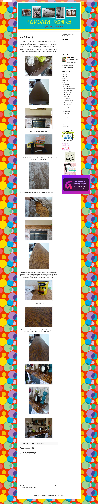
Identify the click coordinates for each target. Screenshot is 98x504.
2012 (64, 80)
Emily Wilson (71, 57)
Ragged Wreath (67, 98)
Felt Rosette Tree (68, 90)
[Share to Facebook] (41, 443)
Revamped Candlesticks (69, 88)
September (67, 113)
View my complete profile (67, 67)
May (66, 122)
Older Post (54, 485)
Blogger (61, 495)
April (66, 124)
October (66, 111)
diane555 (51, 495)
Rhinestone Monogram (69, 105)
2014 (64, 76)
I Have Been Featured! (32, 30)
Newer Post (22, 485)
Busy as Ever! (67, 94)
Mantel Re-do (67, 96)
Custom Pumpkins (68, 102)
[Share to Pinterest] (43, 443)
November (67, 86)
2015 (64, 74)
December (67, 84)
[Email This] (38, 443)
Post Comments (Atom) (31, 487)
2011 (64, 82)
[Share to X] (40, 443)
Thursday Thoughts (25, 30)
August (66, 115)
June (66, 120)
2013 (64, 78)
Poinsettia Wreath (68, 92)
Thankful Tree (67, 109)
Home (19, 30)
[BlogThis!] (39, 443)
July (66, 118)
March (66, 126)
